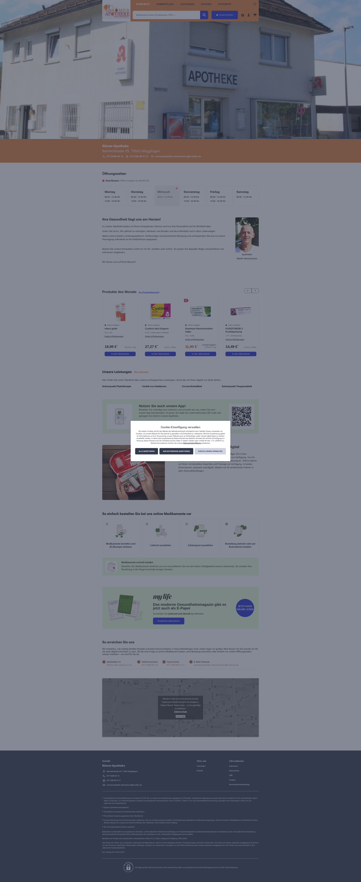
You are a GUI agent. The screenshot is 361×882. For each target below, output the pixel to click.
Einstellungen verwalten (210, 451)
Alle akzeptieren (147, 451)
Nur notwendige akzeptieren (176, 451)
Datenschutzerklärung (192, 443)
